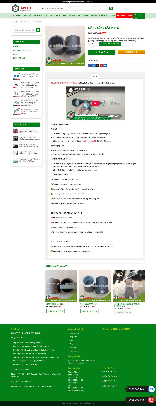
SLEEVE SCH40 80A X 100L (55, 304)
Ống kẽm (73, 337)
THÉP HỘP (49, 15)
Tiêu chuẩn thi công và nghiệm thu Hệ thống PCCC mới (29, 131)
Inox (71, 340)
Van (71, 344)
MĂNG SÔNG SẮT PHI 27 (88, 304)
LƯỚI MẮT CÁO (19, 58)
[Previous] (45, 295)
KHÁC (33, 22)
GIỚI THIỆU (28, 15)
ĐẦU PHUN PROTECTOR (22, 51)
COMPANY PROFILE (124, 15)
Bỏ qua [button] (91, 2)
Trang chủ (14, 22)
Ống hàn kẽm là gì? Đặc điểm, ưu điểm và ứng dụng (29, 145)
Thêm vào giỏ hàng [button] (55, 311)
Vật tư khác (74, 351)
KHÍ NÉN (72, 15)
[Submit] (111, 8)
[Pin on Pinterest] (101, 65)
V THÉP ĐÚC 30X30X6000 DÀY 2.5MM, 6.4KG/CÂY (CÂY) (127, 305)
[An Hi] (24, 8)
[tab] (95, 76)
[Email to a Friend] (97, 65)
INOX (58, 15)
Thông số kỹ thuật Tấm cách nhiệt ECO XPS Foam (29, 160)
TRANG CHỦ (17, 15)
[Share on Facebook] (90, 65)
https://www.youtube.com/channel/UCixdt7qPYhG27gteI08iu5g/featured (86, 246)
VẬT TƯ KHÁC (83, 15)
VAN (64, 15)
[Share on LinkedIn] (105, 65)
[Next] (144, 295)
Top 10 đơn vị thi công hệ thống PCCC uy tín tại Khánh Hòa (29, 153)
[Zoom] (48, 63)
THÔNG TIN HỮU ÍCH (99, 15)
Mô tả (95, 76)
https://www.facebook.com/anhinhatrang (76, 251)
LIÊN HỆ (112, 15)
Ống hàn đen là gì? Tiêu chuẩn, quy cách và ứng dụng (29, 138)
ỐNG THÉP (38, 15)
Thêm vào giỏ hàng (110, 44)
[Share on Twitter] (94, 65)
